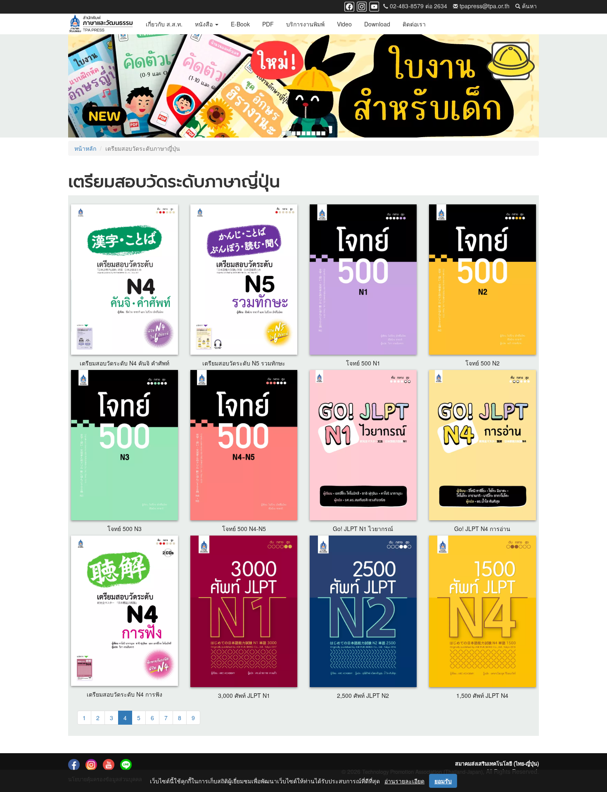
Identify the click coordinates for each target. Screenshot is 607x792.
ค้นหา (528, 6)
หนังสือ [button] (204, 24)
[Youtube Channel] (374, 6)
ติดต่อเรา (414, 24)
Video (344, 24)
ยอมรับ (443, 781)
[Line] (126, 764)
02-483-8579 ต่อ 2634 (417, 6)
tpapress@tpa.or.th (484, 6)
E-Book (240, 24)
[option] (303, 86)
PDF (268, 24)
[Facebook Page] (349, 6)
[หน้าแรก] (101, 24)
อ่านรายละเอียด (404, 781)
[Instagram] (362, 6)
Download (377, 24)
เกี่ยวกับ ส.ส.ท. (164, 24)
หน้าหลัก (85, 148)
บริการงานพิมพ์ (305, 24)
